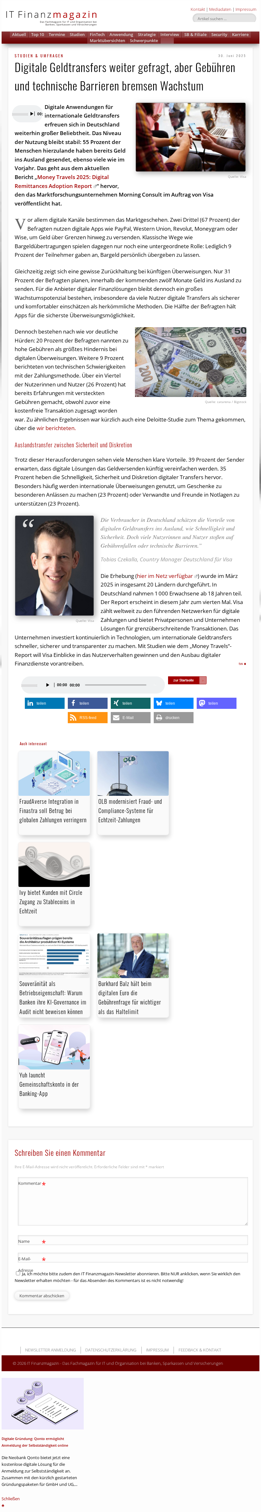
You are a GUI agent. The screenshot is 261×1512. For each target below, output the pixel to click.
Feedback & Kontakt (200, 1350)
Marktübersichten (107, 40)
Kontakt (198, 9)
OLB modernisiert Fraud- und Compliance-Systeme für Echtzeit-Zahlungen (130, 810)
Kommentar (32, 1184)
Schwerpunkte (144, 40)
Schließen (11, 1498)
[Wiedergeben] (31, 114)
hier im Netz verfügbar (165, 576)
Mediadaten (220, 9)
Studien (77, 34)
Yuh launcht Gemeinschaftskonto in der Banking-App (49, 1084)
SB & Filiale (195, 34)
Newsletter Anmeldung (50, 1350)
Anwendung (121, 34)
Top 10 (37, 34)
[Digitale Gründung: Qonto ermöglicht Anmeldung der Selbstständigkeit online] (43, 1403)
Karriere (240, 34)
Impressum (246, 9)
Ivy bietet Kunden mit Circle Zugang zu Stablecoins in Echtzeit (50, 901)
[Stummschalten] (157, 685)
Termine (57, 34)
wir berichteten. (56, 428)
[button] (167, 41)
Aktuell (19, 34)
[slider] (17, 113)
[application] (27, 113)
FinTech (97, 34)
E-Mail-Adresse (32, 1264)
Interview (169, 34)
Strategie (147, 34)
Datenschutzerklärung (110, 1350)
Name (32, 1242)
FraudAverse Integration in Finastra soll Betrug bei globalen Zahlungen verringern (53, 810)
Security (219, 34)
